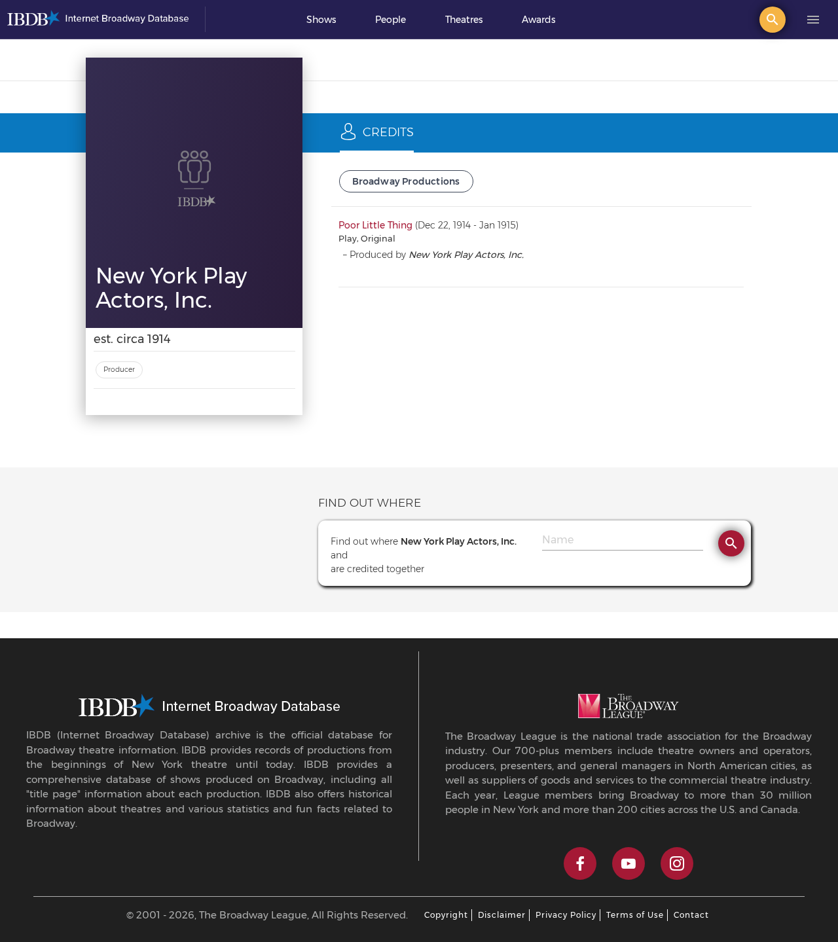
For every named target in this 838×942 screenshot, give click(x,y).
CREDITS (388, 132)
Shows (321, 20)
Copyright (446, 915)
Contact (691, 915)
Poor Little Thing (375, 225)
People (390, 20)
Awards (538, 20)
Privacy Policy (566, 915)
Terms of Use (635, 915)
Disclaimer (502, 915)
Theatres (464, 20)
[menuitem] (321, 19)
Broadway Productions (406, 181)
